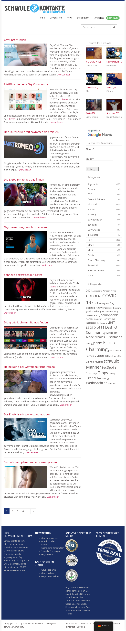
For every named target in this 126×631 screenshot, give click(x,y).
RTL (107, 355)
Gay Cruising (114, 307)
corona (94, 295)
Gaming (92, 214)
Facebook (115, 623)
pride (97, 342)
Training (112, 373)
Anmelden (106, 18)
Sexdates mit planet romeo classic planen (30, 462)
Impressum (71, 623)
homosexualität (94, 318)
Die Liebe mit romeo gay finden (24, 179)
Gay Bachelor (95, 219)
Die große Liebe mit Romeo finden (26, 322)
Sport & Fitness (96, 270)
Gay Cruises (94, 229)
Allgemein (93, 184)
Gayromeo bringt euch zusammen (25, 227)
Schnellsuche (83, 18)
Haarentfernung (93, 315)
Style (95, 373)
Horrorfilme (109, 318)
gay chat (102, 308)
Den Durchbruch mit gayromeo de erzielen (31, 132)
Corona (91, 189)
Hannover (111, 65)
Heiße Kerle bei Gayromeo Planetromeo (29, 367)
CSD (90, 194)
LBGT (111, 322)
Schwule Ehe (115, 356)
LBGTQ (91, 327)
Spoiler (112, 367)
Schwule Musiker (94, 361)
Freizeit (91, 209)
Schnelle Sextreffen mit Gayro (23, 275)
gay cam (92, 224)
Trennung (102, 378)
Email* (90, 158)
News (69, 18)
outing (89, 343)
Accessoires (97, 291)
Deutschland (92, 65)
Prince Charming (96, 260)
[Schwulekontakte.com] (34, 8)
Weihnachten (97, 382)
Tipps (90, 275)
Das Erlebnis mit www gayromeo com (27, 414)
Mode (91, 245)
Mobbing (111, 333)
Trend (91, 378)
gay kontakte (92, 311)
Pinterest (70, 626)
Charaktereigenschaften (52, 548)
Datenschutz (85, 623)
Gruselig (114, 311)
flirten (12, 118)
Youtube (112, 383)
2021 (89, 290)
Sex (104, 367)
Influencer (93, 234)
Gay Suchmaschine (50, 538)
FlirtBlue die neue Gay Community (26, 84)
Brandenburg (92, 117)
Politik (91, 255)
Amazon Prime (109, 291)
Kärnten (110, 91)
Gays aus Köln (47, 573)
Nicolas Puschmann (108, 337)
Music (91, 250)
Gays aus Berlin (48, 569)
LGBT (91, 239)
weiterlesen (64, 74)
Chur (88, 91)
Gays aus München (50, 576)
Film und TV (94, 204)
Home (42, 18)
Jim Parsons (102, 323)
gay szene (105, 311)
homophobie (109, 315)
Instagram (91, 322)
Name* (90, 149)
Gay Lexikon (56, 18)
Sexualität (93, 265)
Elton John (104, 303)
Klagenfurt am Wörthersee (114, 117)
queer (99, 355)
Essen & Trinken (96, 199)
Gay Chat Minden (15, 40)
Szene (65, 99)
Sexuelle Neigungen (50, 551)
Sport (89, 373)
